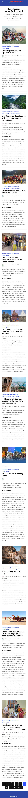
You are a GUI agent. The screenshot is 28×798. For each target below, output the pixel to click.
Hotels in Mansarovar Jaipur (8, 289)
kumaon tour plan (12, 152)
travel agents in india (15, 532)
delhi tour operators (19, 501)
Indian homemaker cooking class (12, 765)
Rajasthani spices (18, 773)
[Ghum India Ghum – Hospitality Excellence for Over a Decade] (14, 250)
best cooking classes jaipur (8, 748)
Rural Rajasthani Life (17, 432)
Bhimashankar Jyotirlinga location (18, 357)
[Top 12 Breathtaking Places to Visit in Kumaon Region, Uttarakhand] (14, 108)
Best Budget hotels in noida (11, 283)
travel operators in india (15, 536)
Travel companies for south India (15, 534)
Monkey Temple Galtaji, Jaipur (11, 572)
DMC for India (19, 505)
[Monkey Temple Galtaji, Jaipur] (14, 564)
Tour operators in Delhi (9, 82)
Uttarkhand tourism (15, 114)
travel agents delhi (20, 530)
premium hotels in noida (10, 297)
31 (14, 787)
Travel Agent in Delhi (13, 86)
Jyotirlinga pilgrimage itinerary (17, 361)
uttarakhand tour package (7, 694)
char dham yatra (5, 499)
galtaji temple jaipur (20, 592)
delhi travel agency (6, 503)
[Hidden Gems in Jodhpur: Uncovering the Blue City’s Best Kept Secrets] (14, 391)
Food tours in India (6, 754)
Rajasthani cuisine (10, 773)
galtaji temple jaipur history (8, 595)
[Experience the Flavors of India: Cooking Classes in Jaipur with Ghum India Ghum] (14, 718)
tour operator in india (9, 520)
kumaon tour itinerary (16, 150)
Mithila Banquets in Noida (20, 291)
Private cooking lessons (11, 771)
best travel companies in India (17, 497)
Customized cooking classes (18, 752)
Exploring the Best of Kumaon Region (12, 145)
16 (6, 787)
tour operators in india (19, 82)
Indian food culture (15, 763)
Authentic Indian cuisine (8, 746)
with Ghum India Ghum (13, 224)
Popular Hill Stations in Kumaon (8, 156)
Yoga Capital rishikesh (11, 226)
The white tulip (5, 299)
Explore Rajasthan (13, 394)
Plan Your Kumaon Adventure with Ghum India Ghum (13, 154)
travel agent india (12, 530)
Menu (3, 2)
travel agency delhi (6, 84)
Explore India (5, 46)
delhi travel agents (14, 503)
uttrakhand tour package (14, 222)
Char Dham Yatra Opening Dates (12, 475)
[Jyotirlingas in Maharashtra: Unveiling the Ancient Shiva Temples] (14, 322)
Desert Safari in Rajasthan (10, 657)
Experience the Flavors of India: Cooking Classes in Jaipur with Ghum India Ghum (14, 727)
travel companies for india (13, 688)
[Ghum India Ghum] (16, 2)
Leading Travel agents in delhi (8, 291)
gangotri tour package (7, 507)
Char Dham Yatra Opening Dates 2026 (18, 499)
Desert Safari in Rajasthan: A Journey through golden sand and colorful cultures (13, 634)
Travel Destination (14, 46)
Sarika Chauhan (8, 55)
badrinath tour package (8, 493)
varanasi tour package (13, 538)
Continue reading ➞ (7, 67)
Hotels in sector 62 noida (19, 289)
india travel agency (20, 663)
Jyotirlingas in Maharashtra (7, 363)
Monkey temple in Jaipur (14, 599)
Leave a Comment (6, 641)
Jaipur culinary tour (13, 767)
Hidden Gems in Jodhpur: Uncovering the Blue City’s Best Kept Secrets (12, 401)
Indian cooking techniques (13, 759)
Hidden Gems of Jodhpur (7, 428)
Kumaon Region (13, 147)
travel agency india (9, 528)
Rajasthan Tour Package (7, 78)
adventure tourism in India (8, 210)
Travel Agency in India (16, 160)
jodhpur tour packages (18, 428)
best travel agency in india (10, 143)
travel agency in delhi (15, 84)
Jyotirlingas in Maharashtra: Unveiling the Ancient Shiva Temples (13, 331)
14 (20, 784)
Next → (20, 787)
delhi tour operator (14, 74)
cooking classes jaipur (7, 752)
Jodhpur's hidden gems (7, 430)
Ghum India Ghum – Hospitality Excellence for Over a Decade (12, 260)
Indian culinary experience (12, 761)
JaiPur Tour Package (21, 76)
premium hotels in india (11, 295)
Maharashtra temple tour (12, 365)
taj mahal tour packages (18, 78)
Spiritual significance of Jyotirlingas (13, 367)
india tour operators (13, 509)
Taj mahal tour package (11, 517)
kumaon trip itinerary (20, 152)
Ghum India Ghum (8, 287)
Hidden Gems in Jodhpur (20, 426)
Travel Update (5, 48)
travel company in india (7, 692)
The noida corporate (20, 297)
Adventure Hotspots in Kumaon (8, 141)
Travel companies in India (19, 690)
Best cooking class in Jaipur (19, 746)
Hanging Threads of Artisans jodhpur (14, 424)
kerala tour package (6, 669)
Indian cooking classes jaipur (12, 757)
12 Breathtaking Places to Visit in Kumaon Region (13, 139)
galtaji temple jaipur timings (20, 595)
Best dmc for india (18, 493)
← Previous (6, 784)
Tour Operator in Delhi (13, 80)
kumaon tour (9, 150)
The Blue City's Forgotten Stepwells (17, 435)
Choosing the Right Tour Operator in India (11, 52)
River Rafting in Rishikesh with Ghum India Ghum (13, 192)
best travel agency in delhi (9, 70)
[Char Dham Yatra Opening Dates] (14, 462)
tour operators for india (9, 675)
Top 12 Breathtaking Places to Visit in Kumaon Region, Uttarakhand (14, 118)
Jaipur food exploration (12, 769)
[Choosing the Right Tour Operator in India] (14, 43)
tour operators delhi (18, 520)
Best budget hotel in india (8, 281)
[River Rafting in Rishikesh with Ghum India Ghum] (14, 183)
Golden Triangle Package (11, 76)
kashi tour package (19, 667)
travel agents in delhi (12, 162)
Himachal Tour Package (15, 661)
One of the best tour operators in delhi (10, 293)
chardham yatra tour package (8, 501)
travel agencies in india (15, 524)
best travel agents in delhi (10, 72)
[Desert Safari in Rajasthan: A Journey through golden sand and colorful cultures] (14, 624)
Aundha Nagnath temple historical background (13, 352)
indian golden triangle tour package (13, 511)
